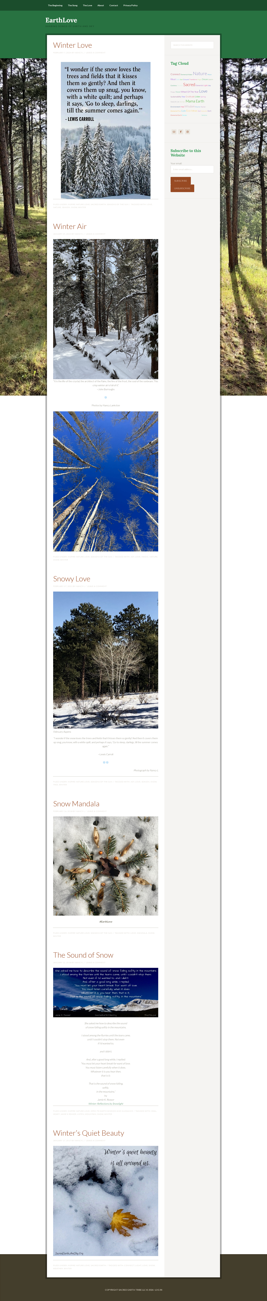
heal (154, 1111)
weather (58, 1268)
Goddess (174, 85)
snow (74, 207)
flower (173, 92)
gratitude (190, 96)
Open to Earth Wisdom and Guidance (112, 1111)
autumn (204, 111)
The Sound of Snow (83, 954)
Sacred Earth (98, 204)
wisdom (190, 106)
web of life (175, 102)
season (66, 207)
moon (210, 74)
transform (193, 79)
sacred (189, 84)
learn (210, 79)
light (138, 1265)
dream (205, 79)
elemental (199, 85)
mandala (142, 933)
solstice (204, 115)
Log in (158, 1289)
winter (82, 207)
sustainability (176, 97)
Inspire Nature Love (79, 204)
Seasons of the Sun (118, 204)
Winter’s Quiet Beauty (88, 1132)
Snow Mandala (76, 803)
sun (199, 111)
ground (186, 79)
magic (145, 557)
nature (57, 207)
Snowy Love (71, 578)
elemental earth (176, 115)
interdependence (194, 115)
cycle (183, 111)
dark (209, 111)
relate (184, 115)
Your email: (176, 163)
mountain (90, 1114)
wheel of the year (190, 91)
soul (181, 79)
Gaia (178, 79)
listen (80, 1114)
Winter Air (70, 226)
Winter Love (72, 44)
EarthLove (61, 20)
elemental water (187, 74)
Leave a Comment (96, 52)
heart (56, 1114)
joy (132, 557)
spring (203, 97)
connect (129, 1265)
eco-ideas (191, 110)
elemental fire (176, 111)
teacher (203, 107)
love (149, 204)
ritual (173, 79)
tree (55, 784)
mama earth (195, 101)
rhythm (197, 107)
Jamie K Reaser (68, 1114)
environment (175, 107)
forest (178, 92)
